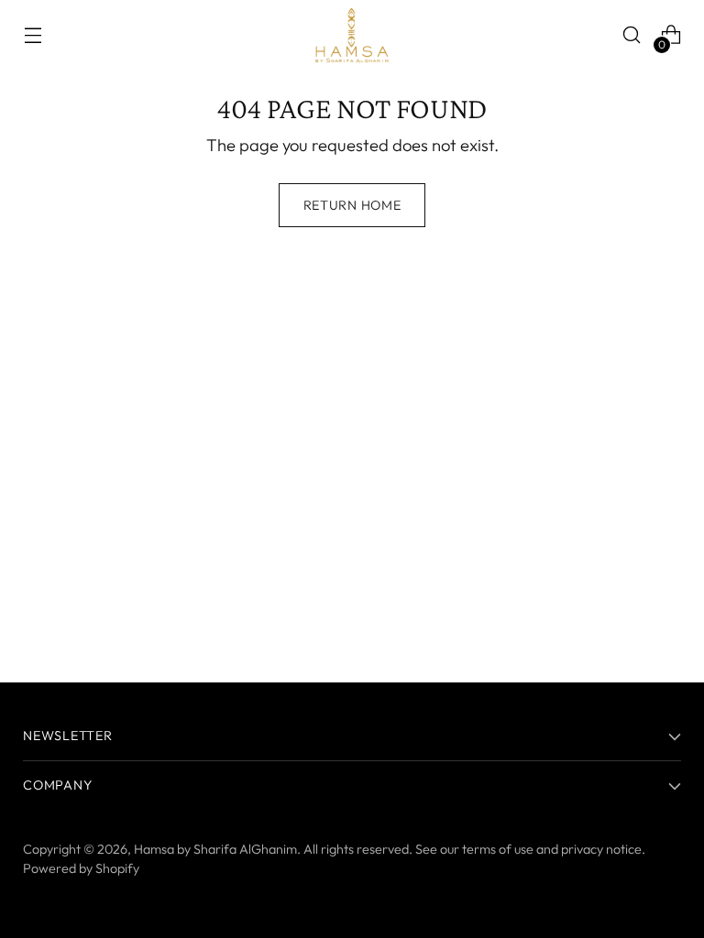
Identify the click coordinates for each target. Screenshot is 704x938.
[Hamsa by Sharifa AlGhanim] (352, 35)
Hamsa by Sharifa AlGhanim (215, 849)
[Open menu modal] (32, 35)
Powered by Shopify (81, 868)
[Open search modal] (632, 35)
